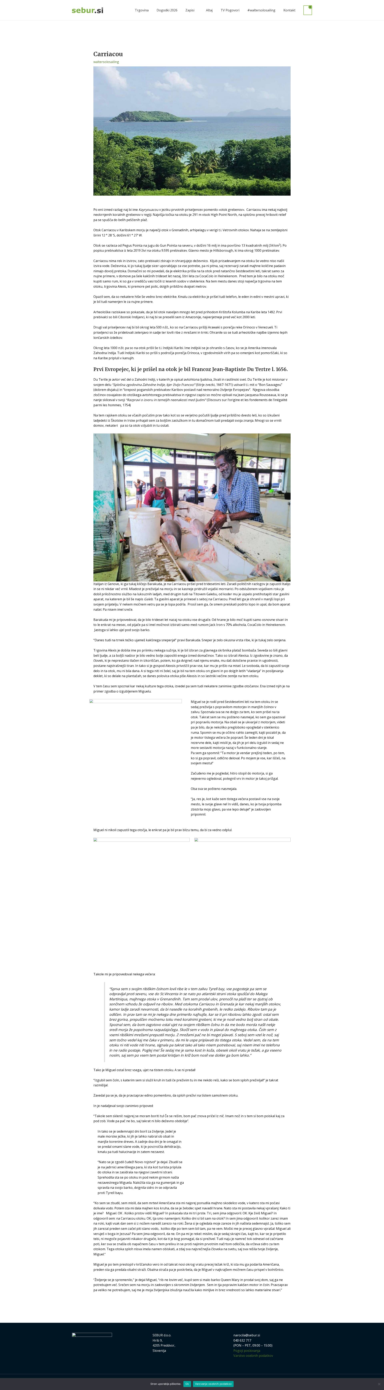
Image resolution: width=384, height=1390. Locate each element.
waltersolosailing (106, 62)
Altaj (209, 10)
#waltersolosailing (261, 10)
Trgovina (142, 10)
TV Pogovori (230, 10)
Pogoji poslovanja (246, 1350)
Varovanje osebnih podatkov (213, 1383)
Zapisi (189, 10)
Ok (187, 1383)
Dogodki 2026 (167, 10)
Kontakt (289, 10)
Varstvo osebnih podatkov (253, 1355)
